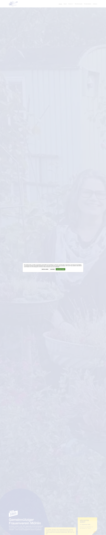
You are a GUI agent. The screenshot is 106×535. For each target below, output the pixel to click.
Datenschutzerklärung (61, 265)
